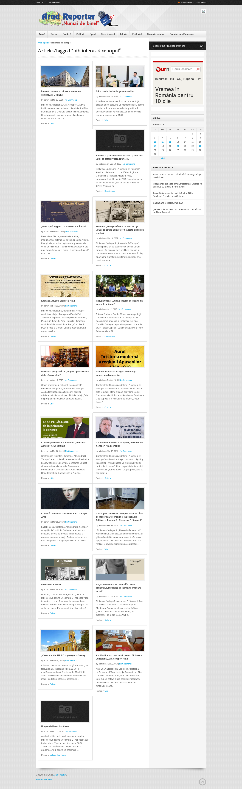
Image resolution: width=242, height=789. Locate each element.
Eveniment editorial (51, 584)
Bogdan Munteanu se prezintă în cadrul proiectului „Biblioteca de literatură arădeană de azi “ (118, 587)
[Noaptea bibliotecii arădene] (65, 711)
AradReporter (43, 43)
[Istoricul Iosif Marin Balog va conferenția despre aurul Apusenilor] (120, 356)
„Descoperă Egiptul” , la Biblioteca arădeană (63, 226)
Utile (52, 123)
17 (155, 146)
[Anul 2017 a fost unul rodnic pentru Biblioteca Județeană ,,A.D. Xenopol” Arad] (120, 640)
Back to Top (202, 781)
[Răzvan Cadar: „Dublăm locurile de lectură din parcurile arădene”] (120, 285)
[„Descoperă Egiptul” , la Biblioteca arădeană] (65, 211)
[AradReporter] (78, 19)
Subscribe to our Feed (193, 3)
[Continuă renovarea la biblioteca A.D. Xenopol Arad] (65, 498)
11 (163, 142)
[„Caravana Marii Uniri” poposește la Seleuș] (65, 640)
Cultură (80, 34)
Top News (61, 755)
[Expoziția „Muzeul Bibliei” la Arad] (65, 285)
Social (53, 34)
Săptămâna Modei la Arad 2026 (168, 203)
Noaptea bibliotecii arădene (55, 726)
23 (200, 146)
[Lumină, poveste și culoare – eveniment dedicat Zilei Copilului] (65, 76)
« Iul (163, 158)
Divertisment (108, 34)
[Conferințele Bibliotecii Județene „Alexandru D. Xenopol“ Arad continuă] (65, 427)
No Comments (71, 100)
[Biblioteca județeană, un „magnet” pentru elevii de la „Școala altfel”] (65, 356)
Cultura (53, 259)
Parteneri (54, 3)
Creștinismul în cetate (182, 34)
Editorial (137, 34)
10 (155, 142)
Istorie (123, 34)
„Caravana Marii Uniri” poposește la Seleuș (63, 655)
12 (170, 142)
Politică (67, 34)
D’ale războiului (155, 34)
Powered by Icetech (44, 779)
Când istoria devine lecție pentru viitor (115, 91)
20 (178, 146)
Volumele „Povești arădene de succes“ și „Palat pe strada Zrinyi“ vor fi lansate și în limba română (120, 230)
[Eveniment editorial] (65, 569)
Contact (41, 3)
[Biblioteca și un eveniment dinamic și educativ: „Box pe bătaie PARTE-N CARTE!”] (120, 140)
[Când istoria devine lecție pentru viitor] (120, 76)
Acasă (42, 34)
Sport (93, 34)
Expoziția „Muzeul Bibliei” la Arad (58, 301)
